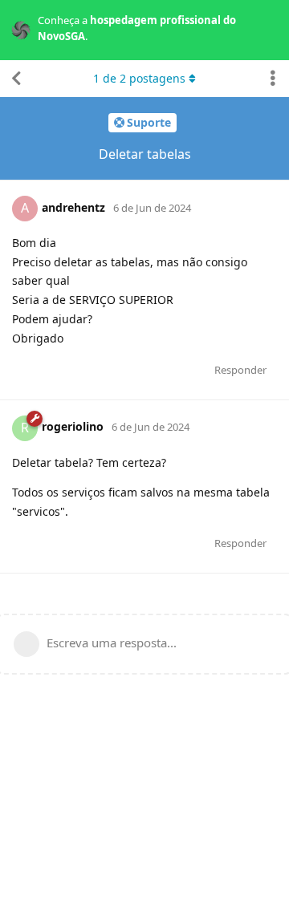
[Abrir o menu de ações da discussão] (273, 78)
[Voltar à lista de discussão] (16, 78)
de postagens (139, 78)
